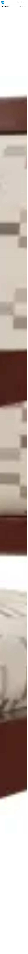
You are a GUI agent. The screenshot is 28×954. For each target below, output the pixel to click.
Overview (21, 6)
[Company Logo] (2, 2)
